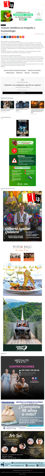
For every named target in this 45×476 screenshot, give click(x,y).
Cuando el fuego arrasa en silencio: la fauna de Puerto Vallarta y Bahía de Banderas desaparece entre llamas (37, 111)
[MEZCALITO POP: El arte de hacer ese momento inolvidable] (7, 104)
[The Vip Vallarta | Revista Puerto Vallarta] (9, 5)
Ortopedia (27, 72)
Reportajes (3, 25)
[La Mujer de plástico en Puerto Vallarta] (22, 104)
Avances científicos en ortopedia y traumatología (15, 70)
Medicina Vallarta (10, 72)
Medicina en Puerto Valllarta (34, 70)
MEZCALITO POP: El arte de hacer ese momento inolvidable (7, 110)
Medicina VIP (19, 72)
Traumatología (35, 72)
